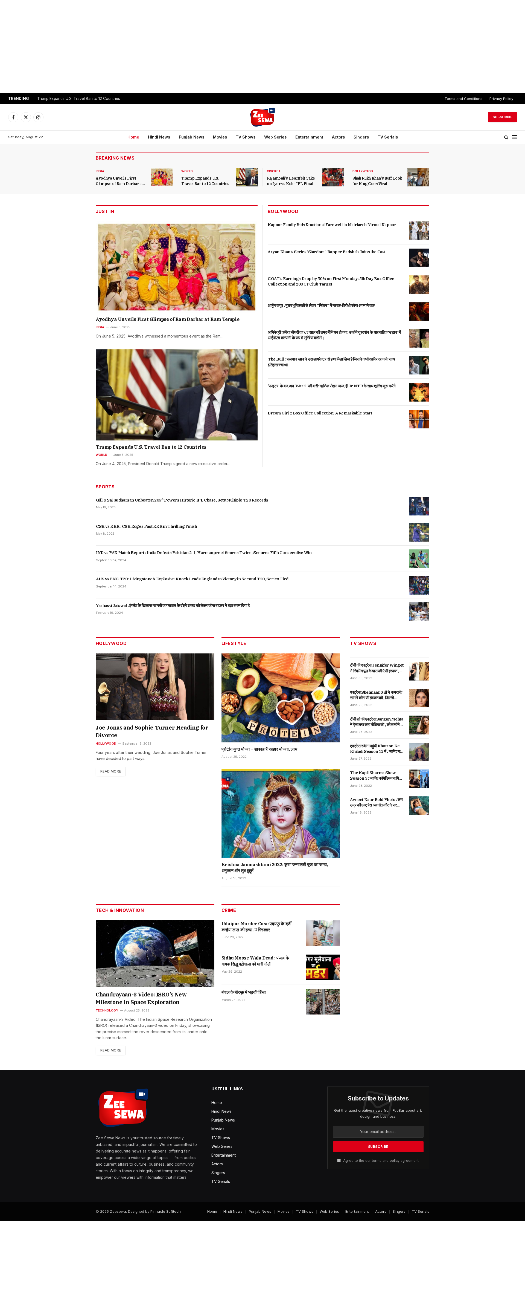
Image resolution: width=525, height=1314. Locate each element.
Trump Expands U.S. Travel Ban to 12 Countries (78, 98)
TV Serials (388, 137)
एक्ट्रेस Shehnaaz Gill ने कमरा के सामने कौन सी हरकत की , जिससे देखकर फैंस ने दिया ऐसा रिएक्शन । (376, 695)
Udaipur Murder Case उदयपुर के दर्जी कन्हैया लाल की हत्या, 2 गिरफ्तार (256, 926)
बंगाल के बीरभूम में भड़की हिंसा (243, 992)
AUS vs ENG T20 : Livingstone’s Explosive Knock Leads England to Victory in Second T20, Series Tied (192, 578)
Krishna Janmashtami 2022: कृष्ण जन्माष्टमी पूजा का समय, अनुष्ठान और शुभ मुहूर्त (274, 867)
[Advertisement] (262, 46)
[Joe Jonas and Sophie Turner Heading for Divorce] (155, 686)
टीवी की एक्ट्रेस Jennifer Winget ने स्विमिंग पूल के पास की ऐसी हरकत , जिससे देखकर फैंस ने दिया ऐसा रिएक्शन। (377, 668)
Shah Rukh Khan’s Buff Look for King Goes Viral (377, 181)
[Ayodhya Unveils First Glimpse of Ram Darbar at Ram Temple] (162, 177)
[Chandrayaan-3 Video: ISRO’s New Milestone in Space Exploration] (155, 953)
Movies (220, 137)
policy (394, 1161)
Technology (107, 1010)
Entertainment (309, 137)
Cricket (274, 171)
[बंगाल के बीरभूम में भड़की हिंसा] (323, 1001)
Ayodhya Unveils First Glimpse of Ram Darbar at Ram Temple (119, 181)
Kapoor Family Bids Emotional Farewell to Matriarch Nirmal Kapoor (332, 224)
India (100, 171)
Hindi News (159, 137)
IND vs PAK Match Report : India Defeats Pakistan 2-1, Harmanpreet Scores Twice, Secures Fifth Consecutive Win (203, 552)
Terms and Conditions (463, 98)
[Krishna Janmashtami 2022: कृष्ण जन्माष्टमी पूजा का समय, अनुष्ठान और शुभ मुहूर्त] (280, 813)
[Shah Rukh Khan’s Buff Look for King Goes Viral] (418, 177)
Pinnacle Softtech (165, 1211)
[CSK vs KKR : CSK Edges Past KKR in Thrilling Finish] (419, 532)
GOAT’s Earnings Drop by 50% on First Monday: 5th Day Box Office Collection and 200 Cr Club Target (331, 281)
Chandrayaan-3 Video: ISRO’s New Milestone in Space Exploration (141, 998)
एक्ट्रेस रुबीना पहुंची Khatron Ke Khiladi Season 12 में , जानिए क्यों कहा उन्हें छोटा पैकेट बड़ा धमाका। (376, 748)
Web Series (275, 137)
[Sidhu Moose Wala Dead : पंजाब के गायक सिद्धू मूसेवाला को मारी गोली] (323, 967)
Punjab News (191, 137)
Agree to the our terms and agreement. (380, 1161)
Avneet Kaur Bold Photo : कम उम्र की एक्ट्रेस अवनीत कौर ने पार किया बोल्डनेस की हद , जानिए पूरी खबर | (377, 802)
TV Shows (245, 137)
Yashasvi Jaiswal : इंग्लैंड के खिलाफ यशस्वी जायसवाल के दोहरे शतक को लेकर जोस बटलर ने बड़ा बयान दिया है (173, 605)
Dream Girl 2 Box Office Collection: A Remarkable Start (320, 413)
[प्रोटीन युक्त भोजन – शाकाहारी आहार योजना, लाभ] (280, 697)
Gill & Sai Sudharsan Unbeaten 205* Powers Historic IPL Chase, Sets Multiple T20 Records (182, 500)
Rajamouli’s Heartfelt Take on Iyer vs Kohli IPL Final (291, 181)
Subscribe (502, 117)
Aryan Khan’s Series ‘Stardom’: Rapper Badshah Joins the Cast (327, 251)
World (187, 171)
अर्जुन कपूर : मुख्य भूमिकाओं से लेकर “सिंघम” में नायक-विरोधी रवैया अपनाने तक (321, 305)
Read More (110, 771)
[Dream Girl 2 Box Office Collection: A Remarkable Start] (419, 419)
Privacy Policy (501, 98)
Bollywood (362, 171)
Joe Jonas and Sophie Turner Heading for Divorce (152, 731)
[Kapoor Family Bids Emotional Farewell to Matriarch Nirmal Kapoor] (419, 230)
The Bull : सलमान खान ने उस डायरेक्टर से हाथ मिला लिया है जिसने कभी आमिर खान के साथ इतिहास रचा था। (331, 361)
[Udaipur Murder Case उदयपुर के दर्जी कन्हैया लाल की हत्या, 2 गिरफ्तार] (323, 933)
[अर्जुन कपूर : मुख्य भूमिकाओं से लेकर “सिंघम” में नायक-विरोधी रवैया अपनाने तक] (419, 311)
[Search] (506, 137)
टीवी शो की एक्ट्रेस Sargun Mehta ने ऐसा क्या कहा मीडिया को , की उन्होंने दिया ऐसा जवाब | (376, 721)
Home (133, 137)
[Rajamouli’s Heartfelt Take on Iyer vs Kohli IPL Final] (333, 177)
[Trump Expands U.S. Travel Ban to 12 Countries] (247, 177)
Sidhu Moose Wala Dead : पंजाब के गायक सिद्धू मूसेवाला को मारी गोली (255, 961)
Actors (338, 137)
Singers (361, 137)
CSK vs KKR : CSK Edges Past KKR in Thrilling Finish (146, 526)
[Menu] (514, 137)
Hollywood (106, 743)
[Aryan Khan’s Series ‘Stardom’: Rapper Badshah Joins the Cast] (419, 258)
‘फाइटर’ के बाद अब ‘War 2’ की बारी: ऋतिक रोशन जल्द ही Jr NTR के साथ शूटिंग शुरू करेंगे (332, 385)
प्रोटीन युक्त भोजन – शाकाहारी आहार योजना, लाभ (259, 749)
